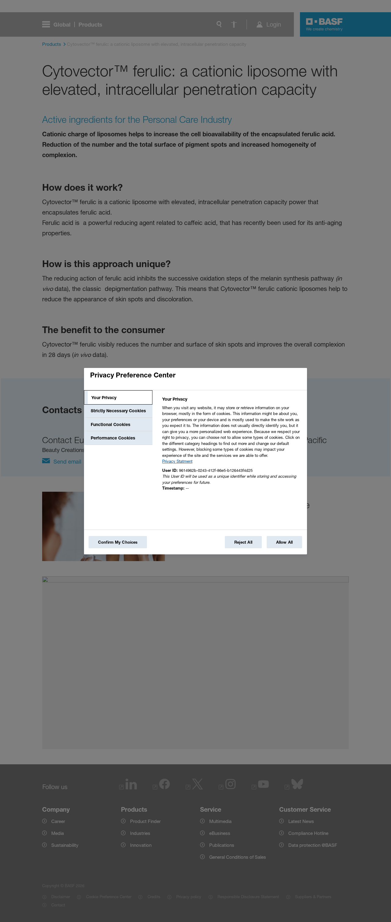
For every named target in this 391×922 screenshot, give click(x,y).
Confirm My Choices (117, 542)
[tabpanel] (232, 445)
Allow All (284, 542)
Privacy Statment (177, 461)
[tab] (118, 397)
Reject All (243, 542)
